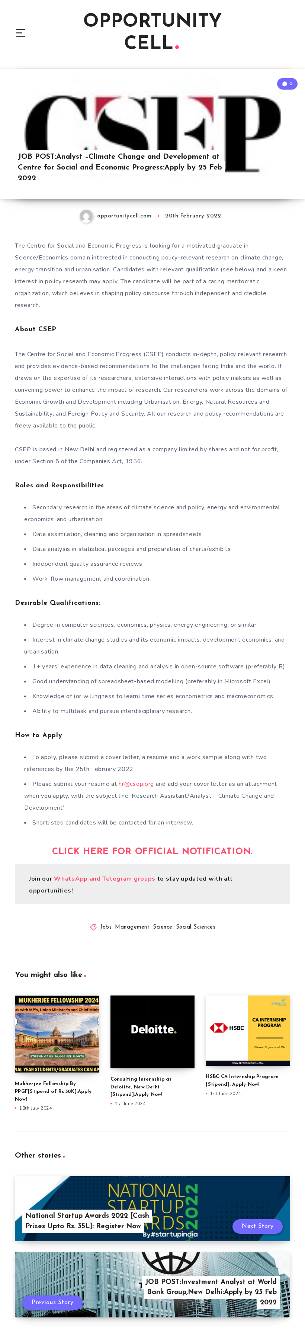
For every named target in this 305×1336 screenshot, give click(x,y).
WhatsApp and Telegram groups (104, 879)
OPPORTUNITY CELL (152, 33)
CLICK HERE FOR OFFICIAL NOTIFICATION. (152, 852)
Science (163, 927)
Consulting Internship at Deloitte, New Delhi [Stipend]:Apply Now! (141, 1087)
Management (132, 927)
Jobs (106, 927)
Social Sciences (196, 927)
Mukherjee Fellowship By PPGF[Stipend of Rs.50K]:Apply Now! (53, 1091)
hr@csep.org (136, 784)
